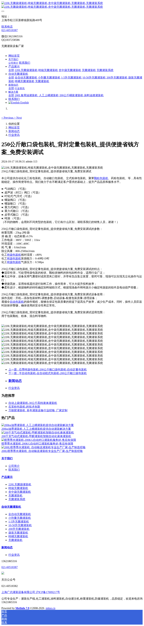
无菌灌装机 (15, 495)
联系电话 (7, 26)
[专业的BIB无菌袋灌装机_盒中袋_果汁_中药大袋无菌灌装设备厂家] (72, 5)
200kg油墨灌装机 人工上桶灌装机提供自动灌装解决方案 (36, 428)
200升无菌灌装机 (19, 528)
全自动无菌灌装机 (19, 514)
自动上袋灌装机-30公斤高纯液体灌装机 (32, 402)
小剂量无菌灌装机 (19, 517)
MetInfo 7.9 (22, 608)
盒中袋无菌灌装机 (19, 491)
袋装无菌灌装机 (18, 532)
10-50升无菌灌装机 (20, 525)
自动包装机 (17, 301)
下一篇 (47, 373)
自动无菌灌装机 (11, 506)
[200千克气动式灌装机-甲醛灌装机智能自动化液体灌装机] (37, 432)
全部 (11, 70)
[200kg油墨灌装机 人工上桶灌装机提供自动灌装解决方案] (37, 425)
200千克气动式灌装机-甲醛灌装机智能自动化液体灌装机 (36, 436)
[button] (7, 117)
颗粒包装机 (101, 178)
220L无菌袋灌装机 (19, 484)
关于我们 (7, 458)
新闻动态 (14, 131)
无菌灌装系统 (16, 499)
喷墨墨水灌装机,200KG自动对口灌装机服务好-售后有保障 (37, 443)
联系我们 (14, 469)
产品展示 (7, 477)
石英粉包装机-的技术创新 (24, 406)
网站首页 (14, 55)
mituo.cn (50, 608)
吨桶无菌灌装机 (18, 536)
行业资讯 (14, 134)
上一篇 (47, 369)
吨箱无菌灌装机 (18, 488)
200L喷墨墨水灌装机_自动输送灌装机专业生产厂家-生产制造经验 (42, 450)
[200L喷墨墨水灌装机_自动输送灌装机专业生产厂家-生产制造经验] (43, 447)
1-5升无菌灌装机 (18, 521)
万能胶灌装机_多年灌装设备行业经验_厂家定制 (37, 410)
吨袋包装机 (14, 254)
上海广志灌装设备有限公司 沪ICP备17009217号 (30, 592)
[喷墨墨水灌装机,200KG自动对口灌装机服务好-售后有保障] (38, 439)
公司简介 (14, 465)
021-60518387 (9, 30)
